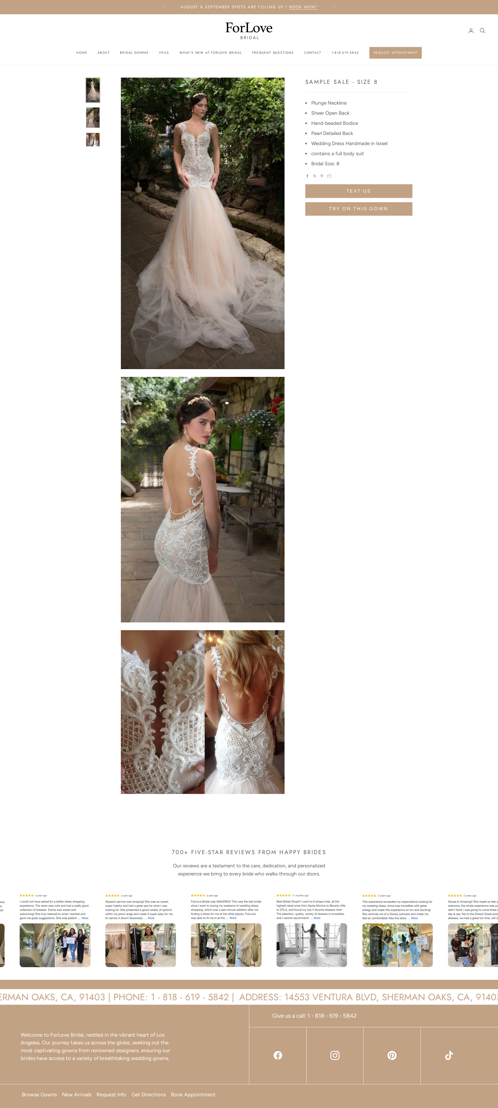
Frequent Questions (273, 52)
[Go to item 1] (93, 90)
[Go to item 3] (93, 139)
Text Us (359, 191)
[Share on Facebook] (307, 176)
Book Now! (303, 7)
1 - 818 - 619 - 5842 (332, 1015)
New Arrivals (76, 1094)
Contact (312, 52)
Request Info (111, 1094)
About (104, 52)
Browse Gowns (39, 1094)
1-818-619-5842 (345, 52)
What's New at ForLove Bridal (210, 52)
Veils (164, 52)
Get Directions (149, 1094)
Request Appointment (396, 52)
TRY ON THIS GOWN (359, 209)
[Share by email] (329, 176)
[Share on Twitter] (315, 176)
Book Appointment (193, 1094)
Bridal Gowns (134, 52)
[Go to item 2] (93, 117)
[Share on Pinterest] (322, 176)
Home (81, 52)
